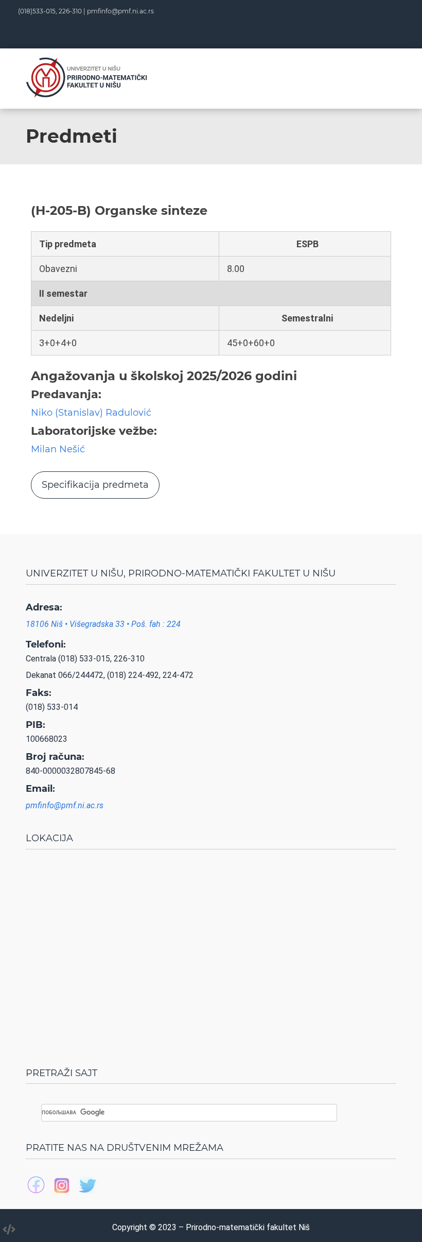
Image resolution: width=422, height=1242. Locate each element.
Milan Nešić (58, 449)
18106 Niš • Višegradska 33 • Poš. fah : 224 (103, 624)
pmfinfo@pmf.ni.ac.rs (120, 11)
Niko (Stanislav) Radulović (91, 412)
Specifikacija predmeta (95, 484)
